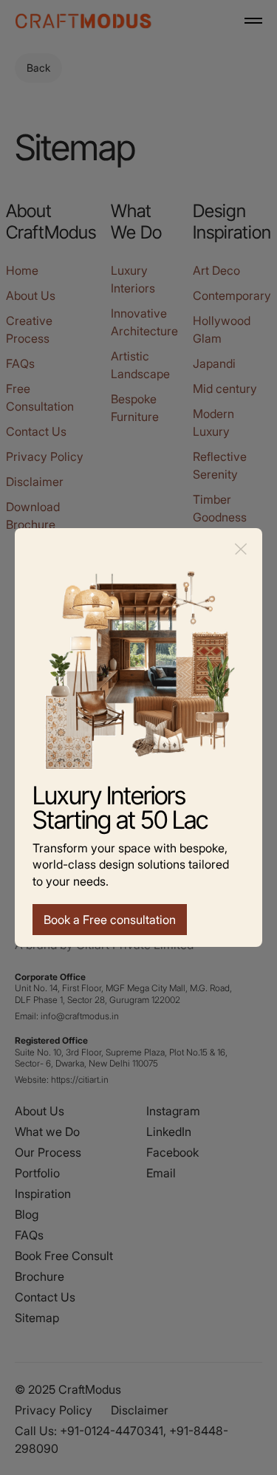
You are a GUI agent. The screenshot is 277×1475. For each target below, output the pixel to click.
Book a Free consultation (110, 919)
